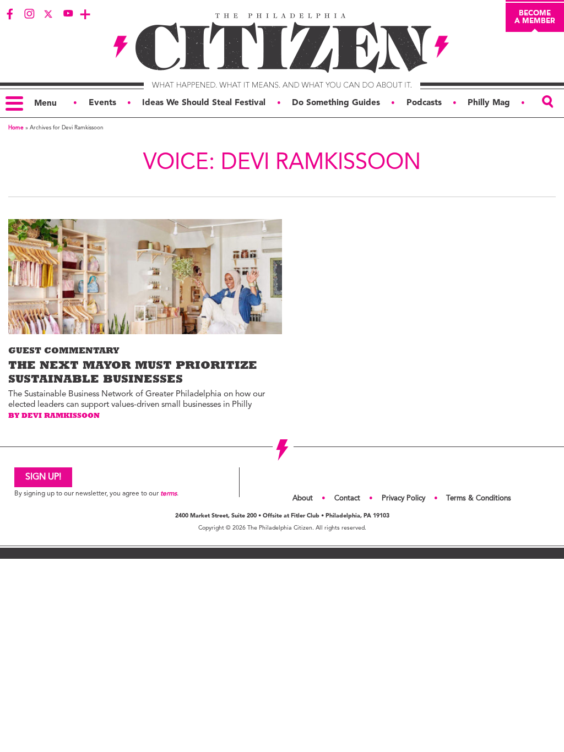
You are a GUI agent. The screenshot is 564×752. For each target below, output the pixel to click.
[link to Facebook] (10, 14)
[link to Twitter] (48, 14)
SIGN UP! (43, 477)
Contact (347, 498)
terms (168, 494)
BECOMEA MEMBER (534, 17)
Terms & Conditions (478, 498)
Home (16, 127)
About (302, 498)
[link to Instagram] (29, 14)
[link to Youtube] (67, 14)
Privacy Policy (403, 498)
